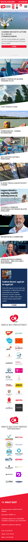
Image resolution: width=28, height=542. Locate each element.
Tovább (14, 46)
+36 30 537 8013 (10, 534)
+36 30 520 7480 (9, 537)
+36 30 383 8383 (22, 2)
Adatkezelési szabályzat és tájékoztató (11, 524)
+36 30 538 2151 (9, 530)
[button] (2, 19)
